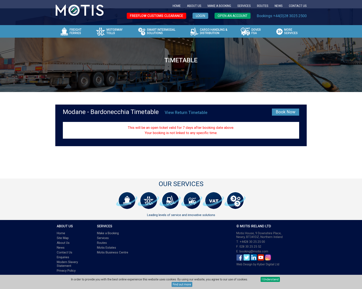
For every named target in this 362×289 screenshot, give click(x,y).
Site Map (63, 238)
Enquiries (63, 257)
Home (177, 6)
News (279, 6)
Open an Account (232, 16)
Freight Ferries (75, 31)
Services (244, 6)
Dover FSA (256, 31)
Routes (262, 6)
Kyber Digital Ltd (268, 264)
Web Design (244, 264)
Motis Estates (106, 247)
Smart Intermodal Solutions (161, 31)
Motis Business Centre (112, 252)
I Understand (270, 279)
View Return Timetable (186, 112)
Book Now (285, 111)
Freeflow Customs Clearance (156, 16)
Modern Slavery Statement (67, 264)
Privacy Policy (66, 270)
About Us (194, 6)
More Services (291, 31)
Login (200, 16)
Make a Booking (219, 6)
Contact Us (298, 6)
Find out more (182, 284)
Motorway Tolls (114, 31)
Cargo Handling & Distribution (213, 31)
